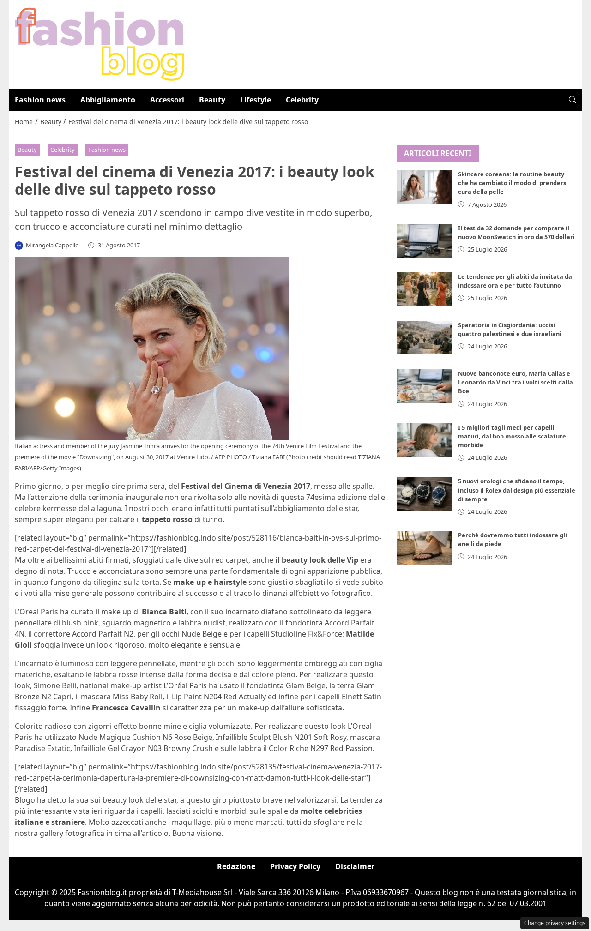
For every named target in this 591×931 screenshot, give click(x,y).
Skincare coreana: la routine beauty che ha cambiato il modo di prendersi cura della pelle (513, 183)
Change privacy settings (554, 923)
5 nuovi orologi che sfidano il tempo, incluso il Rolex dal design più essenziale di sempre (516, 490)
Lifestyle (255, 100)
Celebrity (302, 100)
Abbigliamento (107, 100)
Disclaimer (354, 866)
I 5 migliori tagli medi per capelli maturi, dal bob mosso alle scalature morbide (512, 436)
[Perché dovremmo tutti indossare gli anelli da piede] (425, 548)
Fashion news (40, 100)
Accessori (167, 100)
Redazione (236, 866)
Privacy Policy (295, 866)
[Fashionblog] (99, 43)
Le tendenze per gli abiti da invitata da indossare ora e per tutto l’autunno (515, 280)
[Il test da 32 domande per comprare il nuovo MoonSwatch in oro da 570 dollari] (425, 241)
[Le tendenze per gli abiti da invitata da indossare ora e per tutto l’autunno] (425, 289)
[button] (572, 99)
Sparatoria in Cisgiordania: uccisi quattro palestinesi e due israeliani (509, 329)
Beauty (212, 100)
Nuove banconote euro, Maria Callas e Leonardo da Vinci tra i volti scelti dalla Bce (515, 382)
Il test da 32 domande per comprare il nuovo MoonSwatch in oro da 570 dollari (516, 232)
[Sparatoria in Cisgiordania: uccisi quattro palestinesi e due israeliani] (425, 337)
